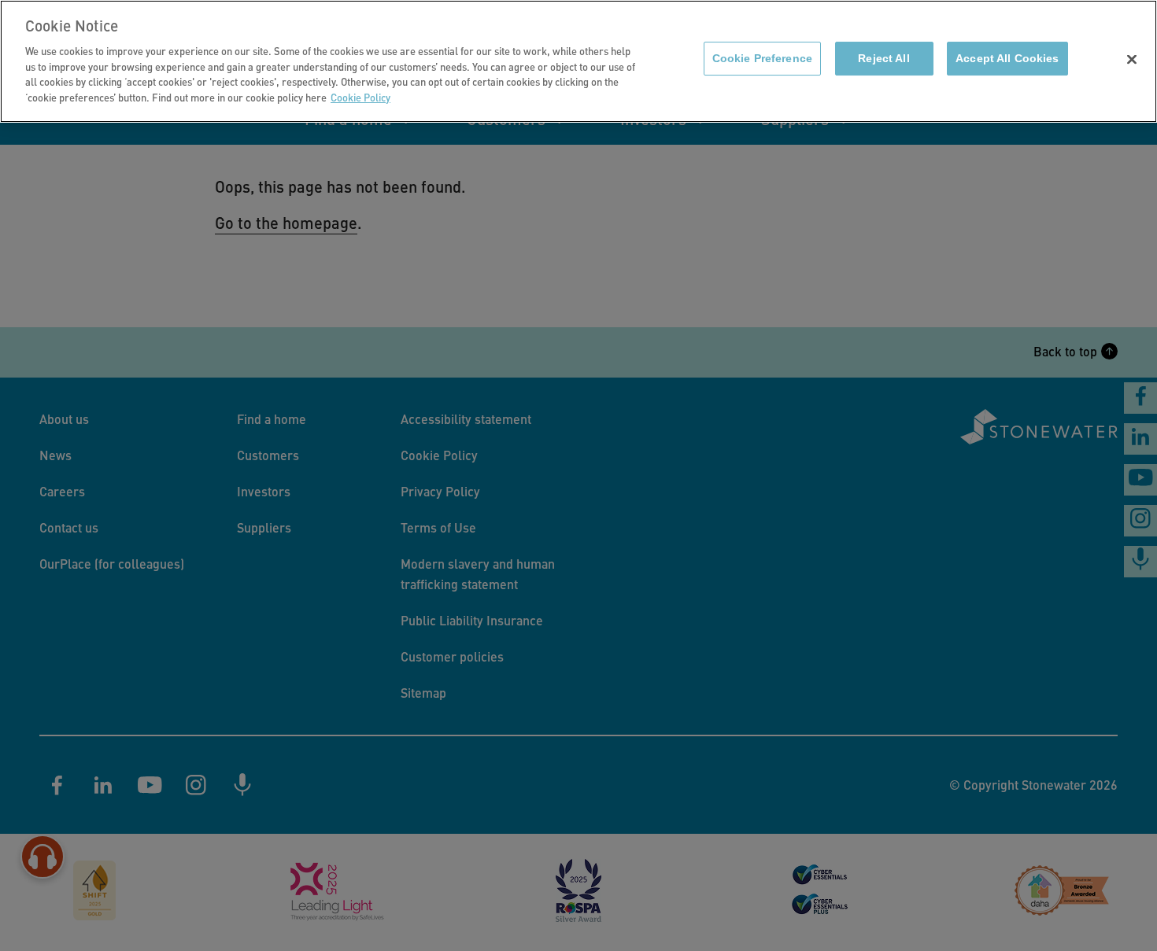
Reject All (883, 59)
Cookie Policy (360, 97)
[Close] (1131, 59)
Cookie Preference (762, 59)
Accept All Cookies (1007, 59)
